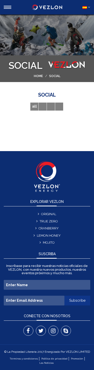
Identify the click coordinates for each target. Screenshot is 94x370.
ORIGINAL (48, 214)
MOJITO (49, 242)
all (34, 106)
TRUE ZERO (49, 221)
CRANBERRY (49, 228)
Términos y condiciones (24, 358)
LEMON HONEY (49, 235)
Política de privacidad (54, 358)
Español (85, 7)
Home (38, 76)
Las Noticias (46, 362)
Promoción (77, 358)
